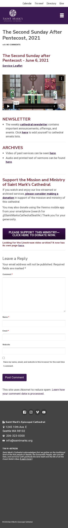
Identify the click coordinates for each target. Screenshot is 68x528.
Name (5, 317)
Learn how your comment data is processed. (33, 392)
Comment (7, 274)
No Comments (13, 44)
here (25, 132)
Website (6, 344)
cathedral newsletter (34, 124)
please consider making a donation (30, 196)
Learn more (26, 459)
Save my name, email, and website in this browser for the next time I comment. (34, 364)
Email (5, 330)
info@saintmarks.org (19, 441)
